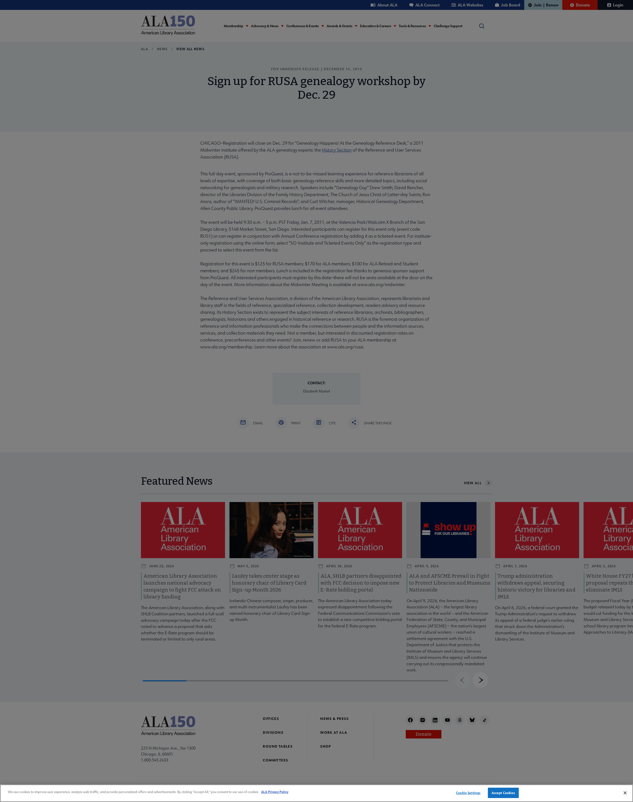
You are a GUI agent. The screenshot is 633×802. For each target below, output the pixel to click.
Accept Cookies (503, 793)
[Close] (625, 792)
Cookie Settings (468, 793)
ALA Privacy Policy (274, 792)
